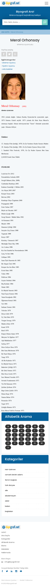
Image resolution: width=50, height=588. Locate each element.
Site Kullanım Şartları (9, 580)
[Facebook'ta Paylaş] (3, 54)
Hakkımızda (5, 553)
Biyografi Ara (10, 3)
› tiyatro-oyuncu (8, 66)
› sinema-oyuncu (8, 63)
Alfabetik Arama (7, 542)
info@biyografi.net (12, 562)
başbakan (9, 511)
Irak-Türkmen (10, 469)
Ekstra (3, 546)
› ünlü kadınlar (7, 69)
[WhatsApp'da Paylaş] (15, 54)
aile (6, 490)
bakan (7, 506)
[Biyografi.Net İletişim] (10, 527)
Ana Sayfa (5, 536)
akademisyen (10, 496)
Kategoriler (5, 539)
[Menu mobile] (46, 4)
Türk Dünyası (10, 485)
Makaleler (5, 549)
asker (7, 501)
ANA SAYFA (5, 32)
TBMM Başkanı (11, 480)
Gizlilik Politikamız (26, 580)
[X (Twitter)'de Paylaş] (9, 54)
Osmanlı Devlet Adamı (14, 475)
